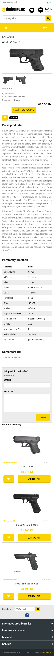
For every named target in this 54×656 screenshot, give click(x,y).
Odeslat (43, 417)
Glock (13, 93)
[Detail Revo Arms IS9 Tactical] (27, 561)
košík (48, 10)
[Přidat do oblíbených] (5, 118)
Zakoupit (34, 479)
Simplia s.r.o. (47, 652)
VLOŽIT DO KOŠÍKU (23, 109)
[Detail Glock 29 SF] (27, 444)
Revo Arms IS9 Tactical (27, 583)
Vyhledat (48, 18)
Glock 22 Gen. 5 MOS (27, 525)
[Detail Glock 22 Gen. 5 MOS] (27, 503)
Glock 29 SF (27, 466)
